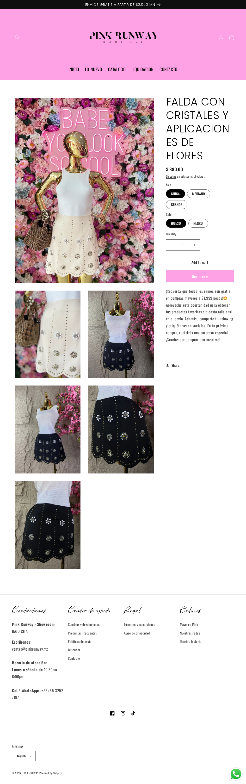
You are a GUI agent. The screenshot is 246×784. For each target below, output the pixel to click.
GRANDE (176, 204)
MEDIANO (198, 193)
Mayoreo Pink (189, 624)
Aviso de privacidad (137, 632)
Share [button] (175, 365)
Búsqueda (74, 649)
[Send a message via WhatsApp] (236, 774)
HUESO (176, 223)
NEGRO (198, 223)
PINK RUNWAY (31, 773)
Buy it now (200, 276)
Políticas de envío (80, 641)
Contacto (74, 658)
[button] (17, 37)
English (21, 755)
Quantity (171, 234)
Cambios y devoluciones (83, 624)
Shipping (171, 176)
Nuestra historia (191, 641)
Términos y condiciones (139, 624)
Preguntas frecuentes (82, 632)
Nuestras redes (190, 632)
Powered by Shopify (50, 773)
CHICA (175, 193)
